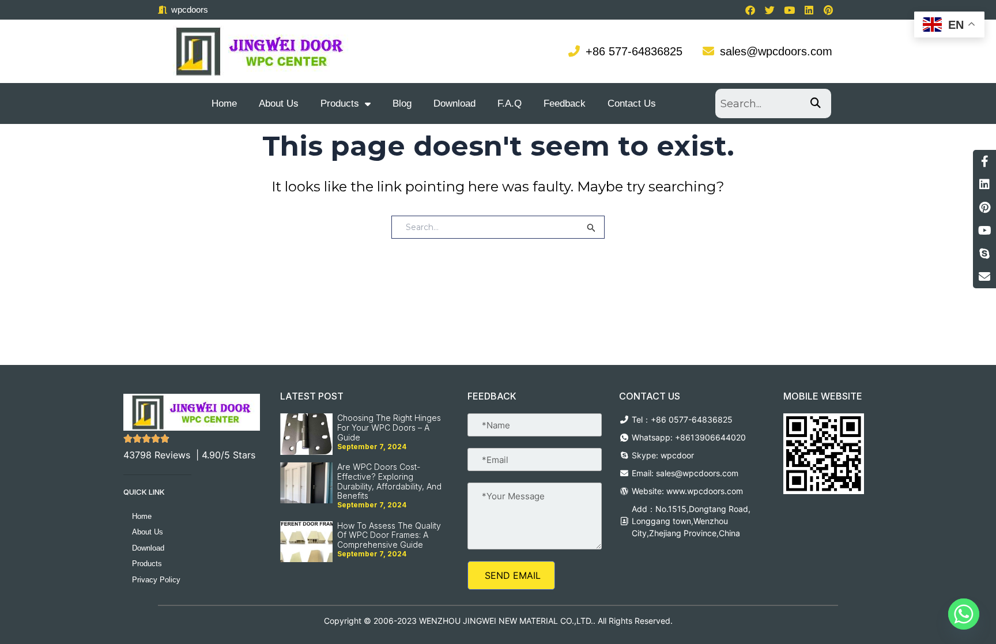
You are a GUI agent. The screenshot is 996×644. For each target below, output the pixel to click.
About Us (279, 103)
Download (454, 103)
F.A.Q (509, 103)
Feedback (565, 103)
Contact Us (632, 103)
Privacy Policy (156, 579)
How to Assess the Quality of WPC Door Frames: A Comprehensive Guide (389, 535)
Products (339, 103)
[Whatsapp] (963, 614)
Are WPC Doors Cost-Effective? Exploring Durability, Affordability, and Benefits (389, 481)
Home (224, 103)
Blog (402, 103)
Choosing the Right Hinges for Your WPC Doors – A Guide (389, 427)
